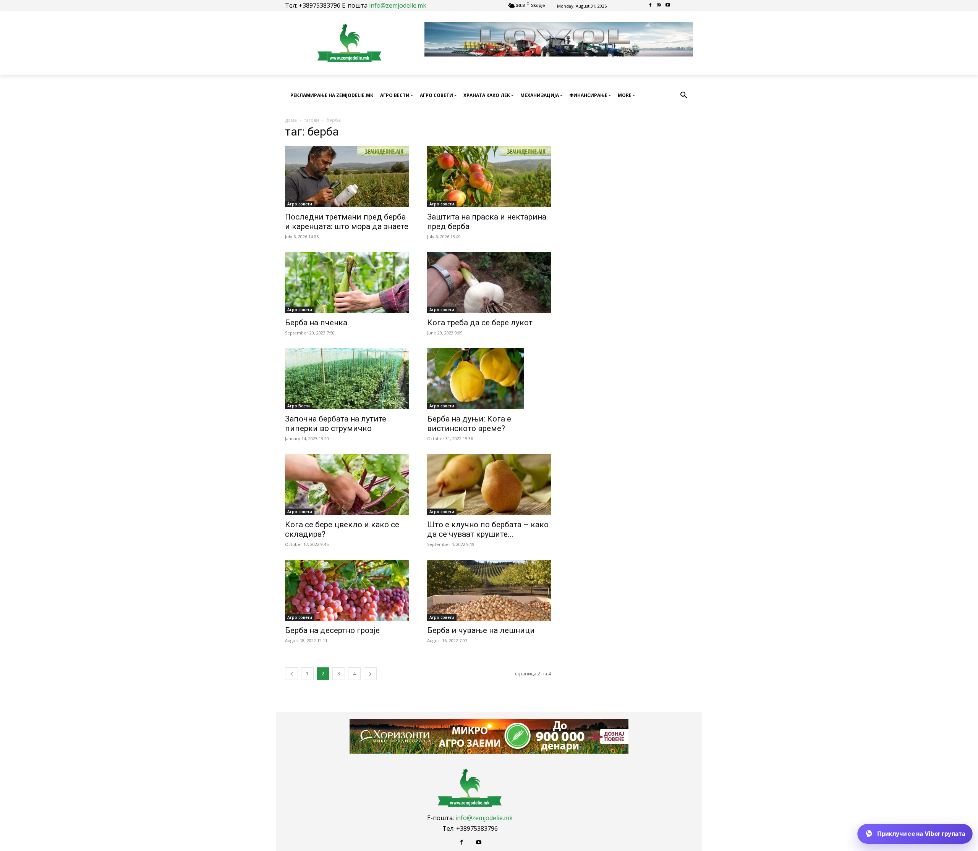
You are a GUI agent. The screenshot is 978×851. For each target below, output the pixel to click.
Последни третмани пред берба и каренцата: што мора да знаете (346, 221)
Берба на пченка (316, 322)
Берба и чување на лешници (481, 630)
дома (291, 120)
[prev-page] (291, 673)
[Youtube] (667, 5)
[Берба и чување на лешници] (489, 590)
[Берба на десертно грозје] (347, 590)
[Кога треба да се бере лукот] (489, 282)
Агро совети (299, 204)
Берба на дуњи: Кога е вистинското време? (469, 423)
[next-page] (370, 673)
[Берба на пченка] (347, 282)
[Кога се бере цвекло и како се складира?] (347, 484)
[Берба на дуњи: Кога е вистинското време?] (489, 378)
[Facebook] (650, 5)
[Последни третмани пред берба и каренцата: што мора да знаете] (347, 176)
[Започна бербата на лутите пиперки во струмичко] (347, 378)
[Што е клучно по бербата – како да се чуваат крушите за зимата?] (489, 484)
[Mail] (659, 5)
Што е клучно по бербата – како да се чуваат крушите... (488, 529)
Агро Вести (298, 406)
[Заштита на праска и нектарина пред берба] (489, 176)
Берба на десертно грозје (332, 630)
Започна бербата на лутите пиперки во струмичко (335, 423)
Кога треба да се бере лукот (480, 322)
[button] (684, 95)
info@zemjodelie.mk (397, 5)
